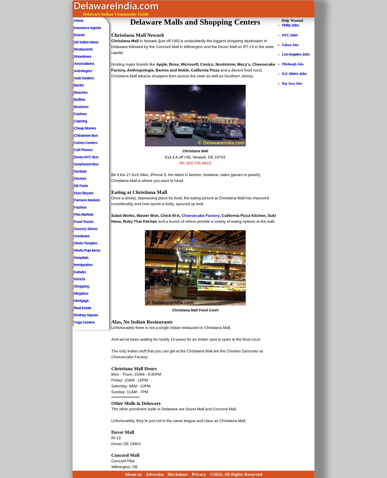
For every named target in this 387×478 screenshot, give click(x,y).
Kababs (80, 272)
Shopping (81, 286)
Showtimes (82, 56)
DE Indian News (86, 42)
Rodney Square (86, 315)
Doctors (80, 178)
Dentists (80, 171)
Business (81, 107)
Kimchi (79, 279)
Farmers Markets (87, 200)
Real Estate (82, 308)
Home (78, 20)
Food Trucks (83, 222)
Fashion (80, 207)
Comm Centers (85, 143)
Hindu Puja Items (87, 250)
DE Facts (81, 186)
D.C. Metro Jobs (294, 74)
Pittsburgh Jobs (293, 64)
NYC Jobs (290, 35)
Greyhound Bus (86, 164)
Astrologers (83, 71)
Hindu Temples (85, 243)
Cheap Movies (85, 128)
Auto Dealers (84, 78)
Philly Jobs (290, 25)
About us (133, 474)
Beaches (80, 92)
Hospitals (81, 257)
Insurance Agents (87, 28)
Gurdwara (81, 236)
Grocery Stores (85, 229)
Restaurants (83, 49)
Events (79, 35)
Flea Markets (84, 214)
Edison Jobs (290, 45)
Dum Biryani (83, 193)
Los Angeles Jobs (296, 54)
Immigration (83, 265)
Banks (79, 85)
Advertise (155, 474)
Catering (80, 121)
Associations (84, 63)
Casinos (80, 114)
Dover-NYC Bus (86, 157)
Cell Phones (83, 150)
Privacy (199, 474)
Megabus (81, 293)
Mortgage (81, 300)
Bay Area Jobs (292, 83)
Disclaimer (177, 474)
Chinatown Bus (86, 135)
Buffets (79, 99)
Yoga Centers (84, 322)
